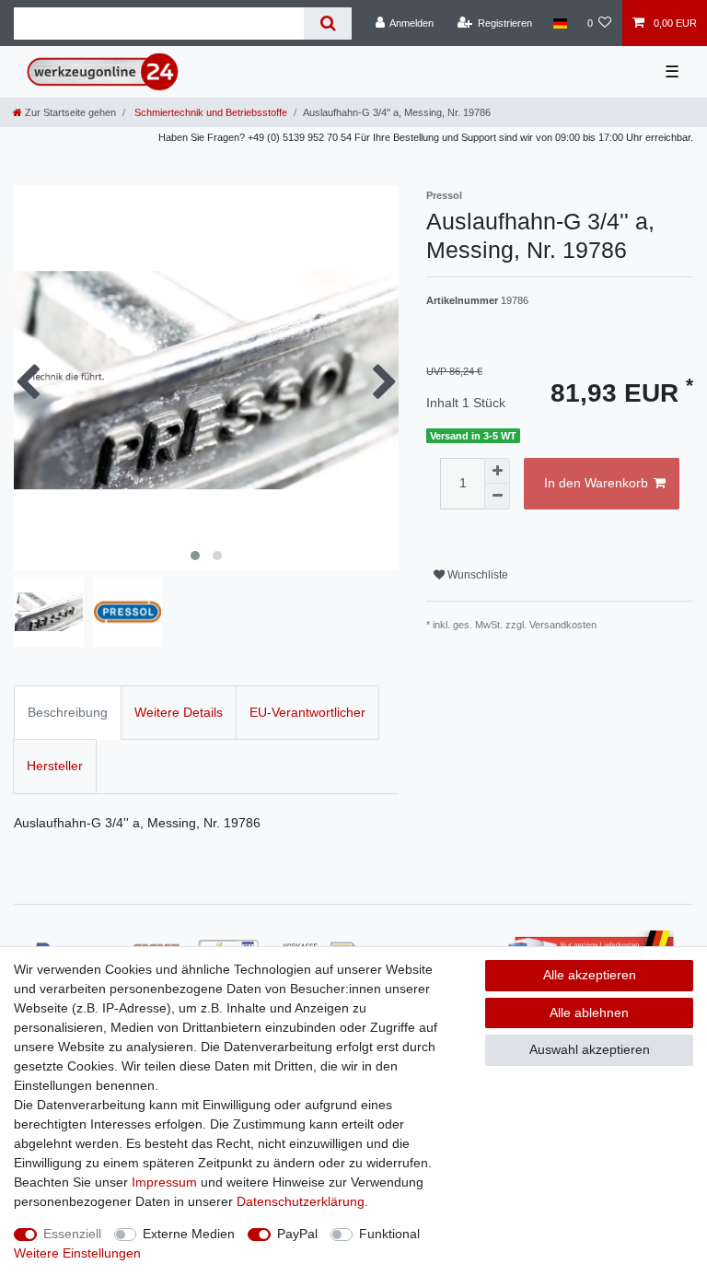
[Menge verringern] (497, 496)
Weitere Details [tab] (178, 712)
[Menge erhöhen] (497, 471)
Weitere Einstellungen (77, 1253)
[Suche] (327, 23)
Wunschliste (476, 574)
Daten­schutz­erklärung (301, 1201)
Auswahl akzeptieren (589, 1049)
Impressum (164, 1182)
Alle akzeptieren (589, 974)
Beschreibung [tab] (68, 712)
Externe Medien (189, 1233)
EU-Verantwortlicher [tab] (307, 712)
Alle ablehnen (589, 1012)
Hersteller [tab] (55, 765)
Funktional (389, 1233)
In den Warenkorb (596, 482)
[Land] (559, 23)
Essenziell (72, 1233)
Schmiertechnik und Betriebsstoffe (209, 112)
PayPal (297, 1233)
